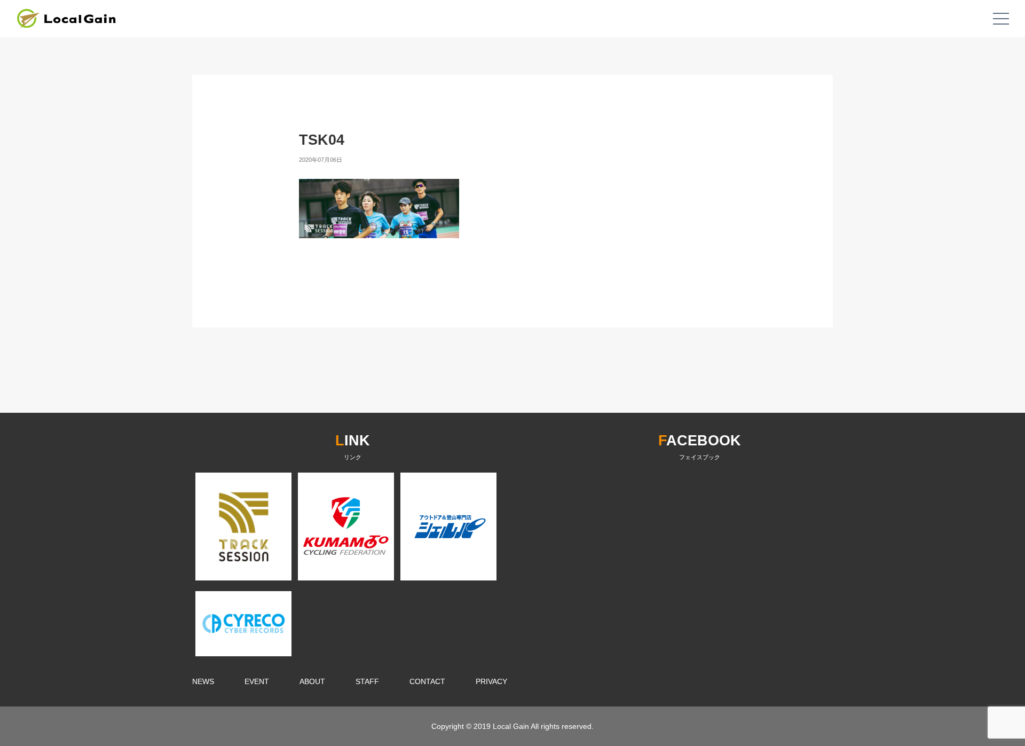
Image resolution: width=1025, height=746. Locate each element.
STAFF (367, 681)
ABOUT (312, 681)
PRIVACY (491, 681)
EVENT (257, 681)
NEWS (203, 681)
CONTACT (427, 681)
